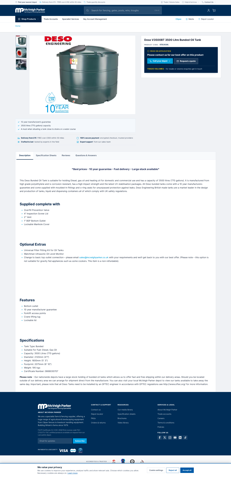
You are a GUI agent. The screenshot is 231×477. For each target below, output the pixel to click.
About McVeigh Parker (167, 409)
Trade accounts (164, 414)
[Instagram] (170, 437)
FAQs (93, 418)
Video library (123, 422)
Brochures (122, 418)
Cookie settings (156, 470)
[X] (165, 437)
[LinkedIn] (180, 437)
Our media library (125, 409)
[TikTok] (185, 437)
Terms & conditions (166, 422)
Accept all (187, 470)
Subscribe (80, 441)
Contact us (96, 409)
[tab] (21, 40)
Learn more (73, 473)
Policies (161, 427)
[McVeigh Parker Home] (30, 10)
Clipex (178, 19)
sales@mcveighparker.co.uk (93, 257)
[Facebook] (160, 437)
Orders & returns (98, 422)
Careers (161, 418)
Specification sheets (126, 414)
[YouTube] (175, 437)
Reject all (173, 470)
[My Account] (208, 10)
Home (17, 26)
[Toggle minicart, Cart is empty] (214, 10)
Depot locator (97, 414)
